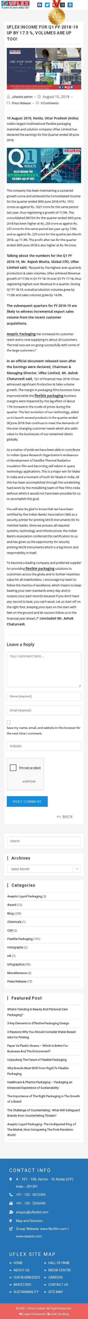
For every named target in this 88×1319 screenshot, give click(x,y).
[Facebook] (39, 5)
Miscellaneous (17, 973)
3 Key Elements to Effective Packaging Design (38, 1023)
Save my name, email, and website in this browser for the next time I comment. (43, 730)
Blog (10, 913)
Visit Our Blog (60, 1314)
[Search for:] (44, 841)
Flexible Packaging (20, 939)
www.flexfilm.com (53, 1229)
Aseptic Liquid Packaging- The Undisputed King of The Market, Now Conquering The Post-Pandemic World (41, 1129)
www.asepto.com (29, 1236)
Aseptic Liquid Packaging (24, 896)
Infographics (16, 964)
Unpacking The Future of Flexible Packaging (37, 1059)
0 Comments (50, 103)
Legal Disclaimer (34, 1314)
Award (11, 905)
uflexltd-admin (22, 97)
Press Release (21, 103)
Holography (15, 947)
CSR (10, 930)
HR (9, 956)
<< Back (65, 816)
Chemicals (14, 922)
